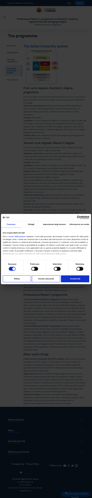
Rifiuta (17, 279)
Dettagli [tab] (31, 224)
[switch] (34, 269)
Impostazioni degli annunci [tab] (54, 224)
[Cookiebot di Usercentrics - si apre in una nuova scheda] (78, 217)
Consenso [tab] (11, 224)
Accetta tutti (75, 279)
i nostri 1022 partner (17, 236)
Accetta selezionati (46, 279)
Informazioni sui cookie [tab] (79, 224)
